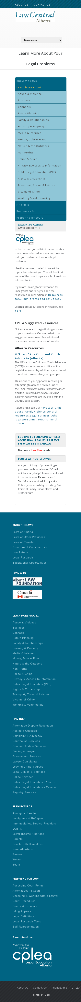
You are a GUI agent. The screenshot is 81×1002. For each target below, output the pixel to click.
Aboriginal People (24, 813)
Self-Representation (26, 926)
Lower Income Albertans (28, 833)
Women (17, 859)
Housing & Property (31, 126)
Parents (18, 839)
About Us (22, 987)
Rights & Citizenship (31, 178)
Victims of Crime (29, 191)
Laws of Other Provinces (29, 537)
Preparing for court (30, 217)
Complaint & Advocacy (27, 735)
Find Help (23, 204)
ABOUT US (21, 4)
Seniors (18, 854)
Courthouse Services (26, 741)
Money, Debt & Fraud (32, 139)
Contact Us (40, 987)
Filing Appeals (22, 911)
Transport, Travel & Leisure (36, 185)
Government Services (27, 756)
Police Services (23, 776)
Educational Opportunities (30, 562)
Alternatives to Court (26, 890)
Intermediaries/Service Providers (34, 823)
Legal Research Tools (27, 921)
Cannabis (24, 107)
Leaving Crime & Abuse (28, 766)
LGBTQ (17, 828)
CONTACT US (42, 4)
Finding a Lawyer (24, 751)
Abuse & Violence (30, 94)
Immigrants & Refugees (28, 818)
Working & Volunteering (34, 198)
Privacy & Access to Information (39, 165)
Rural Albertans (23, 849)
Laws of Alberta (23, 531)
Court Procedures (24, 901)
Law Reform (20, 552)
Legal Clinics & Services (29, 771)
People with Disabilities (28, 844)
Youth (16, 864)
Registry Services (24, 792)
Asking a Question (25, 730)
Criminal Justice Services (30, 746)
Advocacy (47, 407)
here (18, 310)
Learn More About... (30, 87)
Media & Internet (29, 133)
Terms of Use (40, 994)
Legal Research (23, 557)
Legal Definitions (24, 916)
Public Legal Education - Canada (34, 787)
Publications (59, 987)
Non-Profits (26, 152)
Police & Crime (28, 159)
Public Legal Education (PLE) (37, 172)
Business (24, 100)
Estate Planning (28, 113)
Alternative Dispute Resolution (33, 725)
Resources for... (27, 211)
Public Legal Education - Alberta (34, 782)
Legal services (40, 415)
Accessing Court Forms (28, 885)
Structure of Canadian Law (30, 547)
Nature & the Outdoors (33, 146)
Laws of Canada (23, 542)
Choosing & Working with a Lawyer (35, 895)
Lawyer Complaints (25, 761)
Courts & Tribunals (25, 906)
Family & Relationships (33, 120)
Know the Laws (27, 81)
